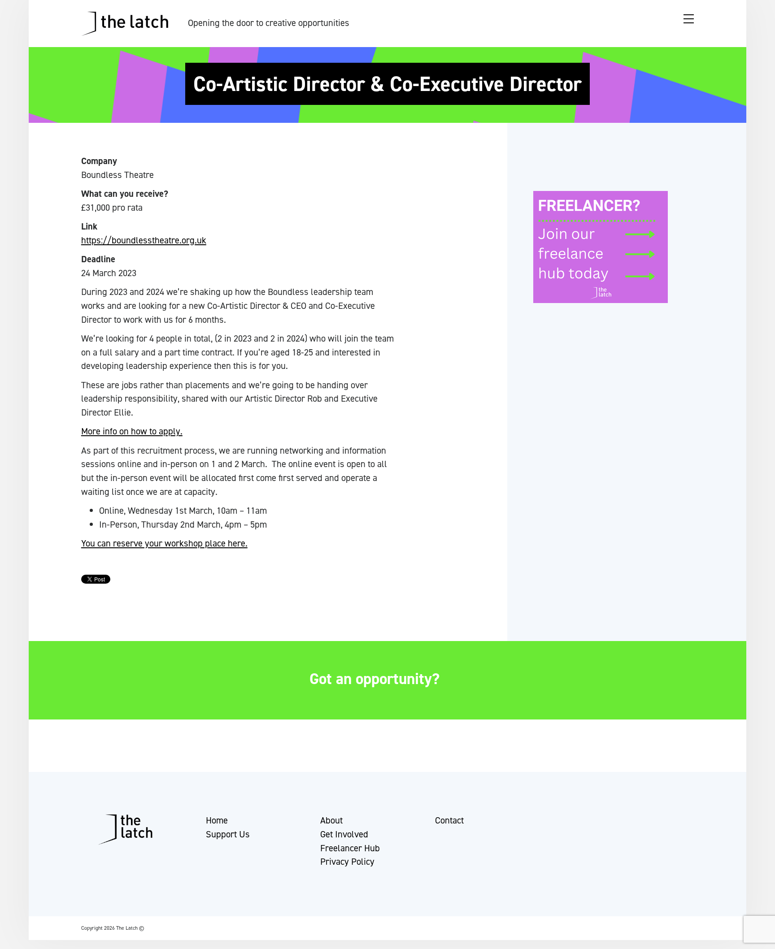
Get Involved (344, 834)
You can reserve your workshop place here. (164, 543)
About (331, 820)
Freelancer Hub (350, 848)
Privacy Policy (347, 861)
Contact (449, 820)
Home (217, 820)
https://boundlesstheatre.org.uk (143, 240)
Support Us (228, 834)
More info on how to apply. (132, 431)
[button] (15, 938)
